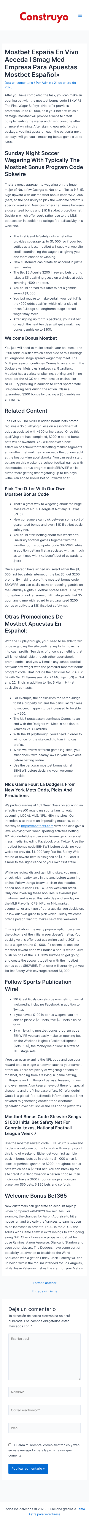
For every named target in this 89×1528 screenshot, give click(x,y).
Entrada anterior (44, 1283)
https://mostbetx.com (37, 826)
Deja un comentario (19, 83)
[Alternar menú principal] (80, 15)
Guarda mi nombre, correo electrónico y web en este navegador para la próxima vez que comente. (43, 1450)
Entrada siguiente (44, 1291)
